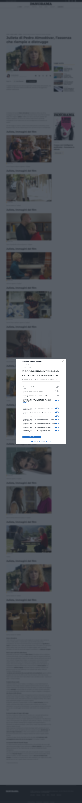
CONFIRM (31, 436)
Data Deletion (34, 441)
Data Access (41, 441)
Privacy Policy (48, 441)
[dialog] (41, 401)
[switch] (57, 387)
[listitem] (41, 384)
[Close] (63, 362)
